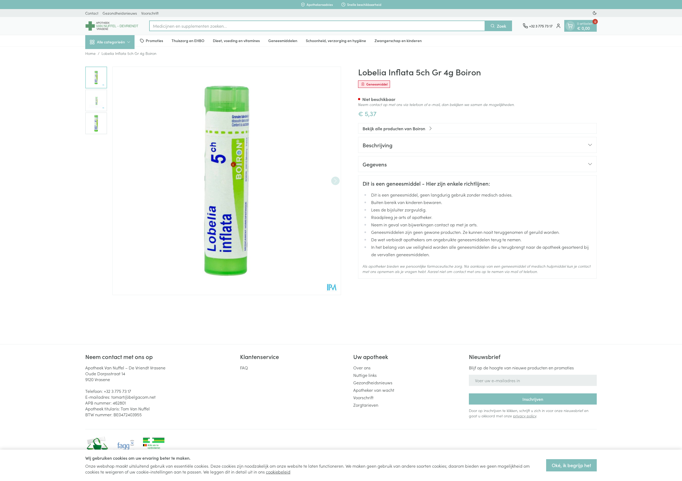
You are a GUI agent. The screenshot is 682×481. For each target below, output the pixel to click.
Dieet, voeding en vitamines (236, 40)
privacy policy (524, 415)
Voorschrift (150, 13)
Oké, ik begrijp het (571, 465)
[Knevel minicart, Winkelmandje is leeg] (570, 26)
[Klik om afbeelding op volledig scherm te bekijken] (227, 181)
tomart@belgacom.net (133, 397)
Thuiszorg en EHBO (188, 40)
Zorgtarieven (365, 405)
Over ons (362, 367)
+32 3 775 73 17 (117, 391)
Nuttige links (365, 375)
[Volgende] (335, 181)
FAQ (244, 367)
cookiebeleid (278, 472)
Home (90, 53)
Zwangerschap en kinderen (398, 40)
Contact (91, 13)
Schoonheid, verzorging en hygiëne (336, 40)
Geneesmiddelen (282, 40)
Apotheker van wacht (373, 390)
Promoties (154, 40)
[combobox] (317, 26)
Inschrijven (532, 399)
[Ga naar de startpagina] (112, 26)
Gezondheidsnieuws (120, 13)
